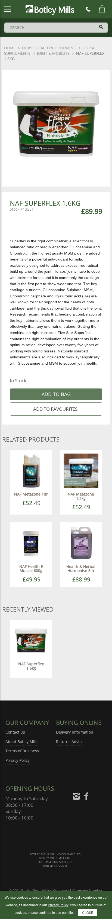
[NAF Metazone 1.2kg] (81, 470)
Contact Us (15, 732)
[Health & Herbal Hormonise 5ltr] (81, 542)
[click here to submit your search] (101, 27)
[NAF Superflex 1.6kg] (31, 640)
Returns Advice (69, 741)
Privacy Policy (17, 760)
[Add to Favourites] (56, 409)
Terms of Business (22, 750)
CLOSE (87, 912)
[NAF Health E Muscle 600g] (31, 542)
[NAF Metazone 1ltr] (31, 470)
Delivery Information (74, 732)
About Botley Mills (21, 741)
